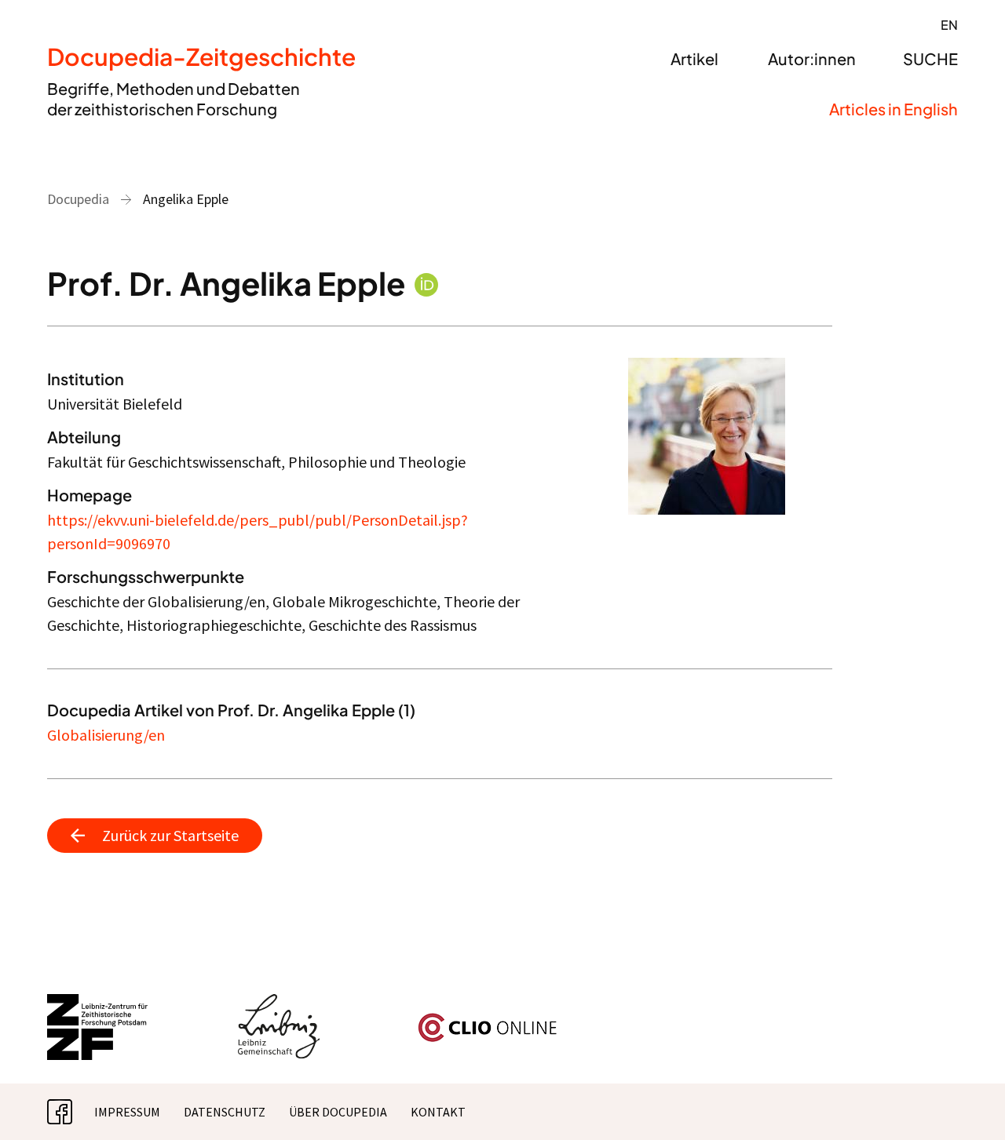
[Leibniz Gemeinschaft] (279, 1003)
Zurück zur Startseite (170, 835)
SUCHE (930, 58)
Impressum (127, 1112)
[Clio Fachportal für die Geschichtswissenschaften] (487, 1019)
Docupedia (78, 199)
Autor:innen (812, 58)
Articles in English (893, 108)
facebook (72, 1112)
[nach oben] (961, 1096)
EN (949, 24)
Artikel (694, 58)
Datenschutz (224, 1112)
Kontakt (438, 1112)
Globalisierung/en (106, 735)
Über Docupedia (338, 1112)
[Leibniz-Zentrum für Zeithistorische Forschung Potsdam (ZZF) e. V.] (98, 1003)
